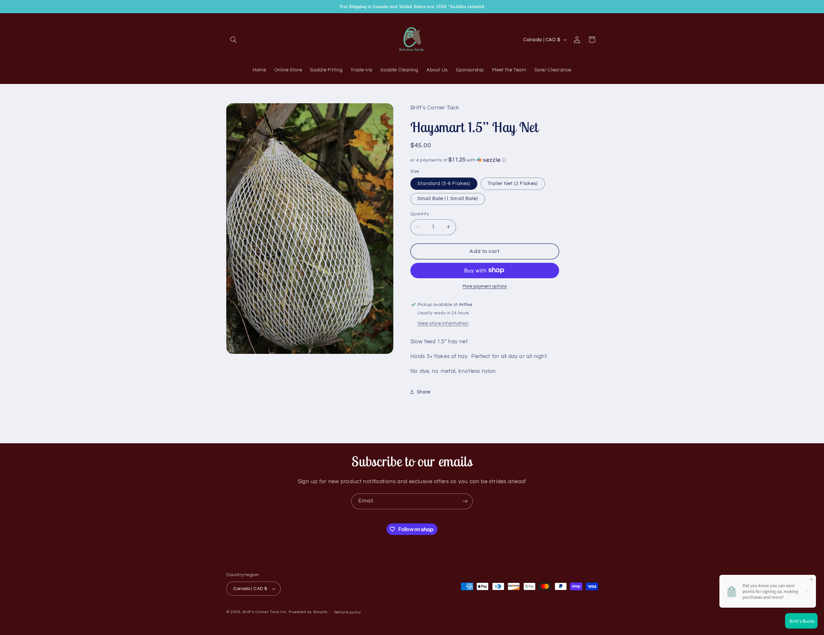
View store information (443, 323)
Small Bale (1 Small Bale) (447, 198)
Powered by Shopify (308, 612)
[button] (233, 39)
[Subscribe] (465, 501)
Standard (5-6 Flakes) (443, 183)
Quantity (419, 213)
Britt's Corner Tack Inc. (265, 612)
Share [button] (423, 392)
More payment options (485, 286)
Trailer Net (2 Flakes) (513, 183)
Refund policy (347, 612)
